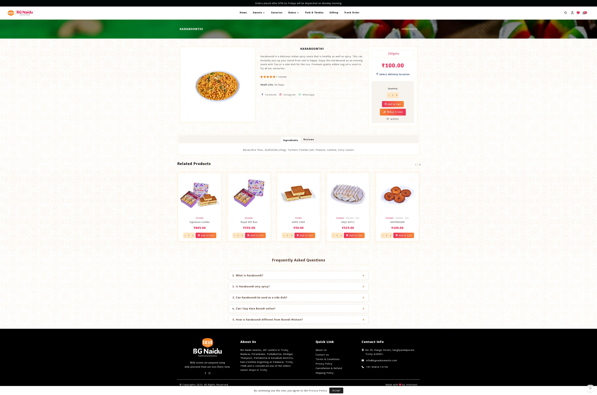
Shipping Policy (325, 372)
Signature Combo (200, 222)
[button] (268, 76)
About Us (321, 349)
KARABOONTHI (409, 29)
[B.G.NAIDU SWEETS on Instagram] (209, 373)
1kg (357, 218)
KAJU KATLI (348, 222)
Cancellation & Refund (329, 368)
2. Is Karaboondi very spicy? (298, 286)
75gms (298, 218)
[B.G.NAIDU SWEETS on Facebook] (205, 373)
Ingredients (290, 140)
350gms (249, 218)
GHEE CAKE (298, 222)
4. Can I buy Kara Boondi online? (298, 308)
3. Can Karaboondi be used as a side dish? (298, 297)
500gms (350, 218)
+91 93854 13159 (376, 366)
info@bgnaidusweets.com (381, 360)
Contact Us (322, 354)
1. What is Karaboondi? (298, 275)
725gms (199, 218)
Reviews (308, 139)
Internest (411, 384)
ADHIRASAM (397, 222)
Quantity (393, 88)
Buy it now (396, 111)
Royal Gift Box (249, 222)
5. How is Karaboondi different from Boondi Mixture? (298, 319)
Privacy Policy (324, 363)
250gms (393, 53)
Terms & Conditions (328, 359)
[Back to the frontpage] (394, 29)
